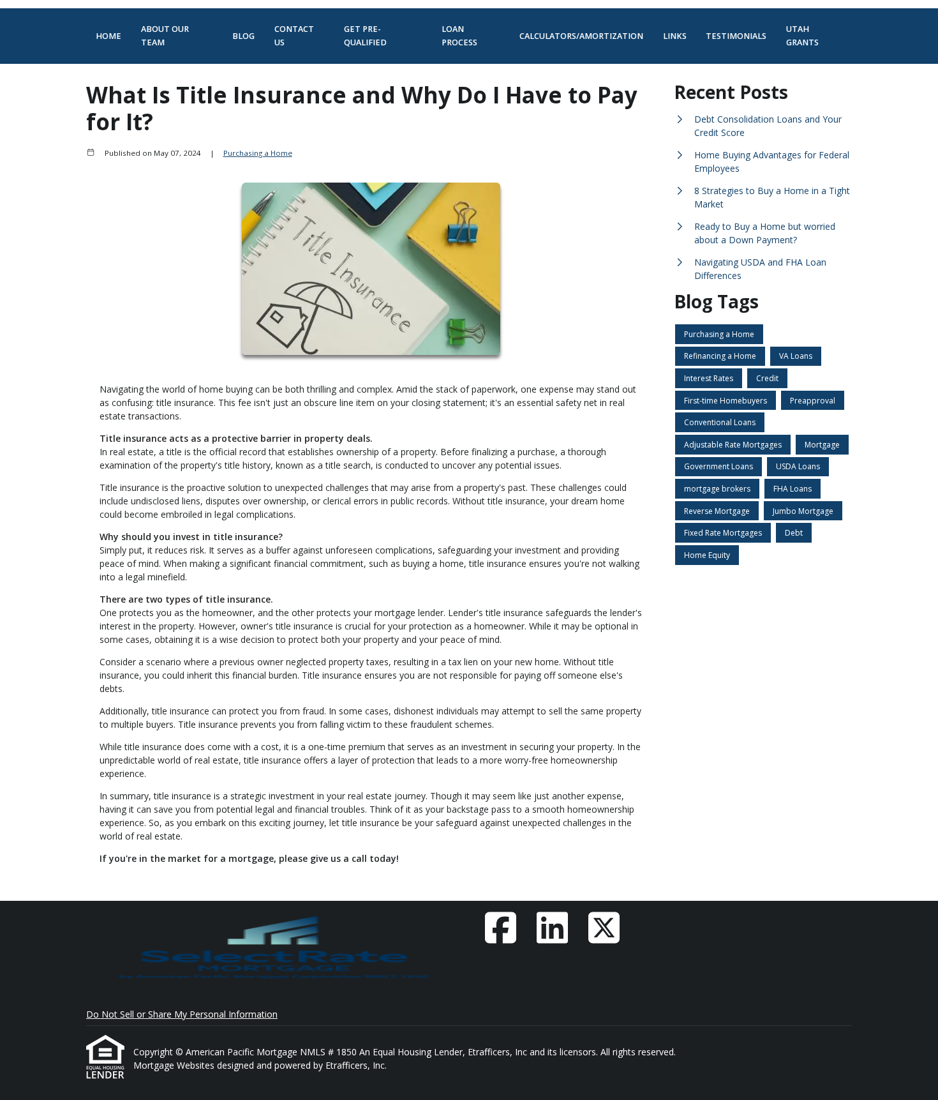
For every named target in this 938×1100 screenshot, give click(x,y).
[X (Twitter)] (603, 928)
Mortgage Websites (175, 1065)
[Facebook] (500, 928)
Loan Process (459, 36)
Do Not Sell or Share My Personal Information (182, 1014)
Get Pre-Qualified (365, 36)
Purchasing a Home (257, 153)
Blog (243, 36)
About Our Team (165, 36)
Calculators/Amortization (581, 36)
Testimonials (736, 36)
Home (108, 36)
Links (675, 36)
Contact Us (294, 36)
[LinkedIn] (552, 928)
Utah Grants (802, 36)
